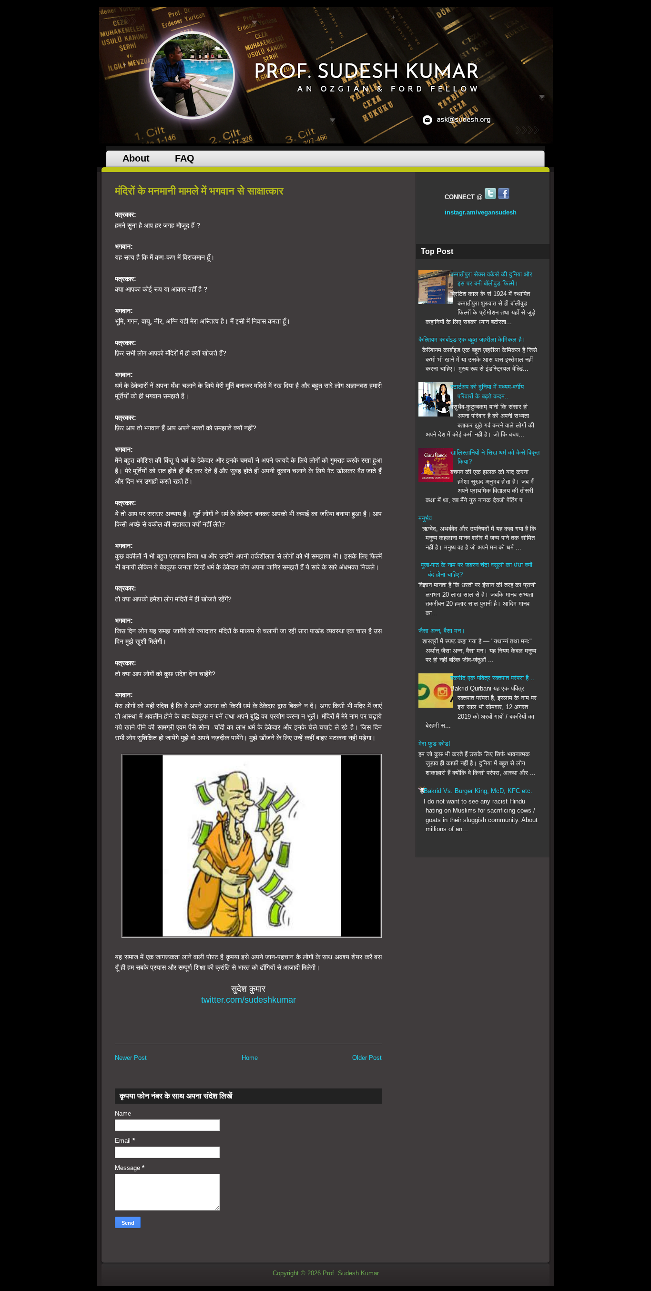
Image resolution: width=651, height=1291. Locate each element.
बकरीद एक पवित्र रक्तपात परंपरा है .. (492, 677)
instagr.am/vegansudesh (481, 212)
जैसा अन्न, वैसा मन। (441, 630)
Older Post (367, 1057)
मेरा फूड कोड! (434, 743)
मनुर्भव (425, 518)
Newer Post (131, 1057)
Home (250, 1057)
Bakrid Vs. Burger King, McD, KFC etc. (478, 790)
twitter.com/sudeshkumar (248, 1000)
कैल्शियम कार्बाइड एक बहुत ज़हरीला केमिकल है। (472, 339)
